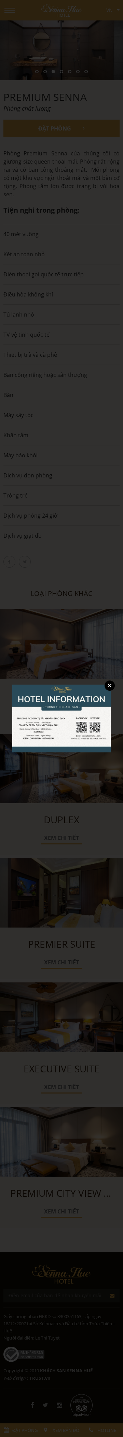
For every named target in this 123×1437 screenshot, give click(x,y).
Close (110, 686)
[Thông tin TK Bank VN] (61, 718)
